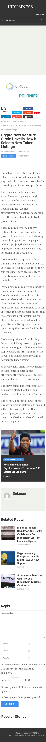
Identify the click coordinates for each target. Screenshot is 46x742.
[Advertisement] (23, 50)
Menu (38, 14)
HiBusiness (18, 733)
